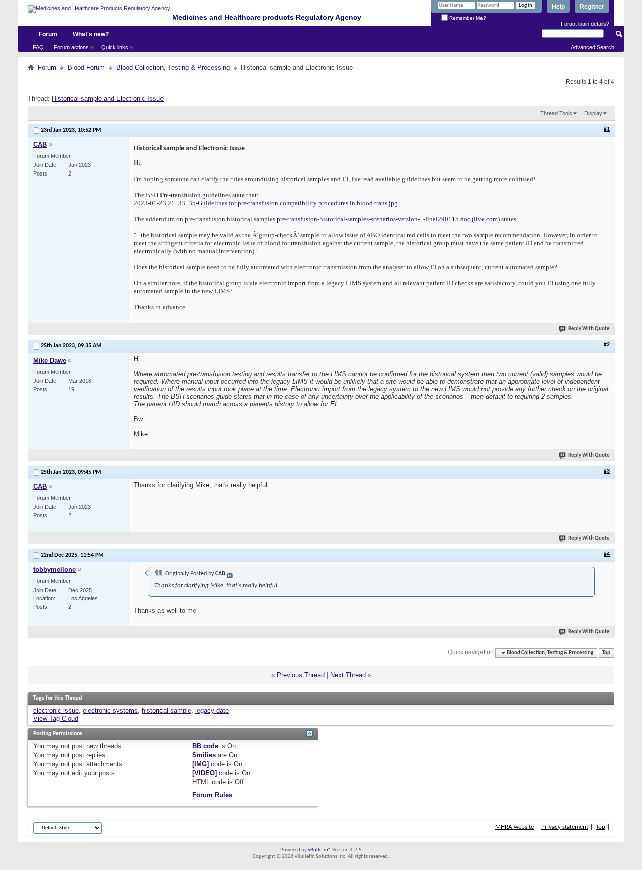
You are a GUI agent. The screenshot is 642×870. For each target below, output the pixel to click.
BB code (205, 746)
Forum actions (71, 47)
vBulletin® (319, 850)
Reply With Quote (589, 329)
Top (606, 653)
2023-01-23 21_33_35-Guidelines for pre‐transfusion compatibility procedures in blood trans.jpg (266, 203)
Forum (48, 34)
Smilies (204, 755)
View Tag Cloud (55, 718)
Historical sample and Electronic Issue (108, 98)
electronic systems (110, 710)
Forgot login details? (585, 24)
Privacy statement (564, 827)
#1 (607, 129)
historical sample (166, 710)
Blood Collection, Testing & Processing (173, 67)
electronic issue (56, 710)
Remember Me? (467, 18)
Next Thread (348, 675)
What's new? (91, 34)
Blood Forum (86, 67)
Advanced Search (592, 47)
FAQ (38, 47)
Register (592, 6)
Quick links (114, 47)
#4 (607, 554)
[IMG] (200, 764)
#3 (607, 471)
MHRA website (514, 827)
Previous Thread (301, 675)
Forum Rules (212, 795)
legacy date (212, 710)
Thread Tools (556, 113)
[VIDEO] (204, 773)
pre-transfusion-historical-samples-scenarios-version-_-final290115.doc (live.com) (388, 219)
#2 (607, 345)
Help (558, 6)
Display (593, 113)
